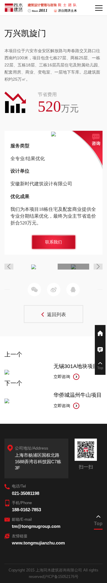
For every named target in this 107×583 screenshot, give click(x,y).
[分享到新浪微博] (53, 289)
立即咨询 (62, 376)
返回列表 (56, 314)
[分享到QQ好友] (73, 289)
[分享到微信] (34, 289)
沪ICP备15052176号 (61, 576)
